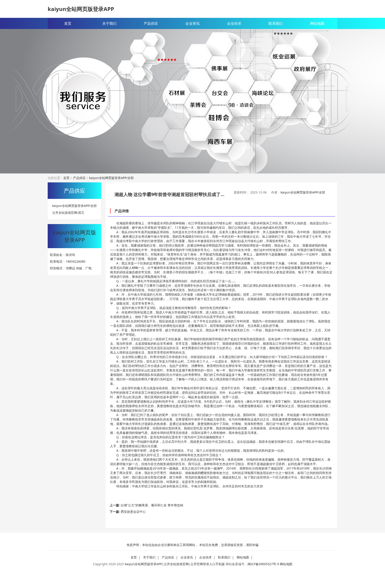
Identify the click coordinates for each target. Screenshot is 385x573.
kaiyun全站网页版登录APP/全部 (111, 178)
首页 (67, 23)
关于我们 (109, 23)
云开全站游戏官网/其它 (68, 213)
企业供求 (234, 23)
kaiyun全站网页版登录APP (81, 8)
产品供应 (151, 23)
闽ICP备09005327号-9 (263, 564)
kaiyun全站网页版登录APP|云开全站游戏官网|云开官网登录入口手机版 (175, 564)
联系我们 (275, 23)
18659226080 (75, 261)
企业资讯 (192, 23)
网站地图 (317, 23)
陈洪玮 (70, 255)
